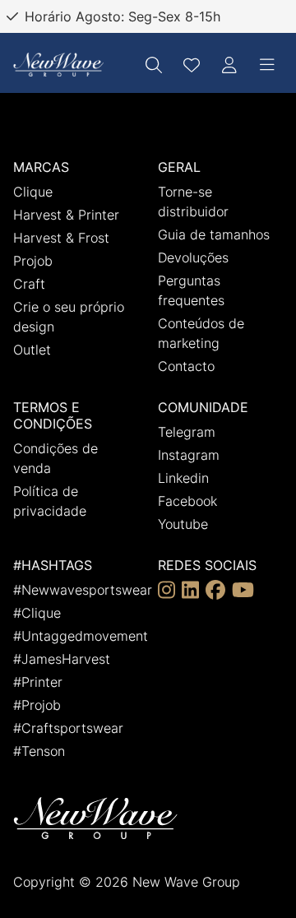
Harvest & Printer (66, 214)
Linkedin (183, 478)
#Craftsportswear (68, 728)
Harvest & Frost (61, 238)
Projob (33, 261)
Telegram (186, 432)
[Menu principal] (267, 65)
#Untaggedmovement (80, 636)
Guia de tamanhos (214, 234)
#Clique (37, 613)
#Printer (37, 682)
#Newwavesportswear (82, 590)
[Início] (58, 64)
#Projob (37, 705)
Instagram (189, 455)
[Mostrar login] (229, 65)
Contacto (186, 366)
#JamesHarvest (61, 659)
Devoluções (193, 257)
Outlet (32, 349)
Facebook (187, 501)
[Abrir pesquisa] (153, 65)
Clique (33, 191)
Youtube (183, 524)
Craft (29, 284)
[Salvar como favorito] (191, 65)
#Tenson (39, 751)
